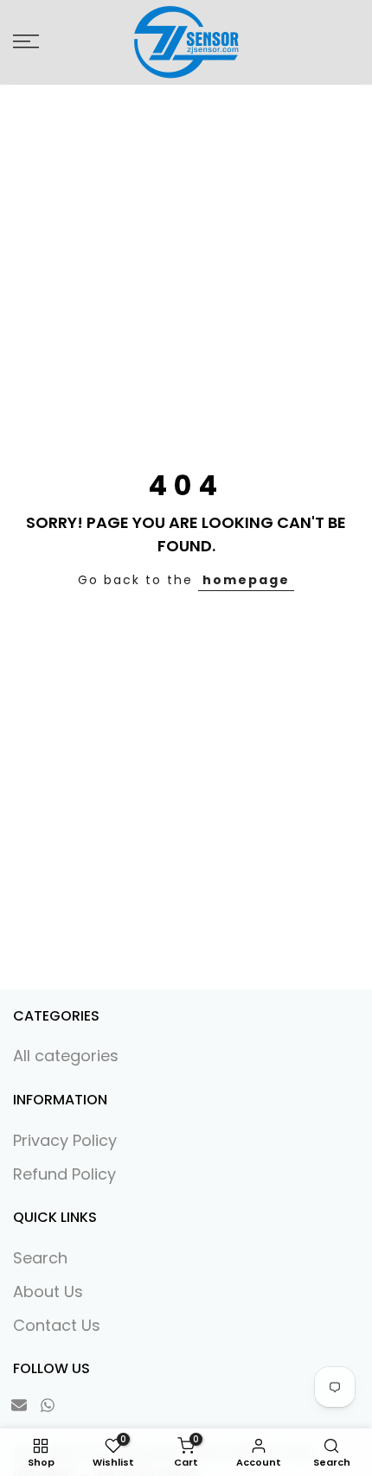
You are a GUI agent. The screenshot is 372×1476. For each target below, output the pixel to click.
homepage (246, 579)
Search (40, 1258)
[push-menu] (26, 41)
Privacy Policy (65, 1140)
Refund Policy (64, 1174)
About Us (48, 1291)
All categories (66, 1055)
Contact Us (56, 1325)
